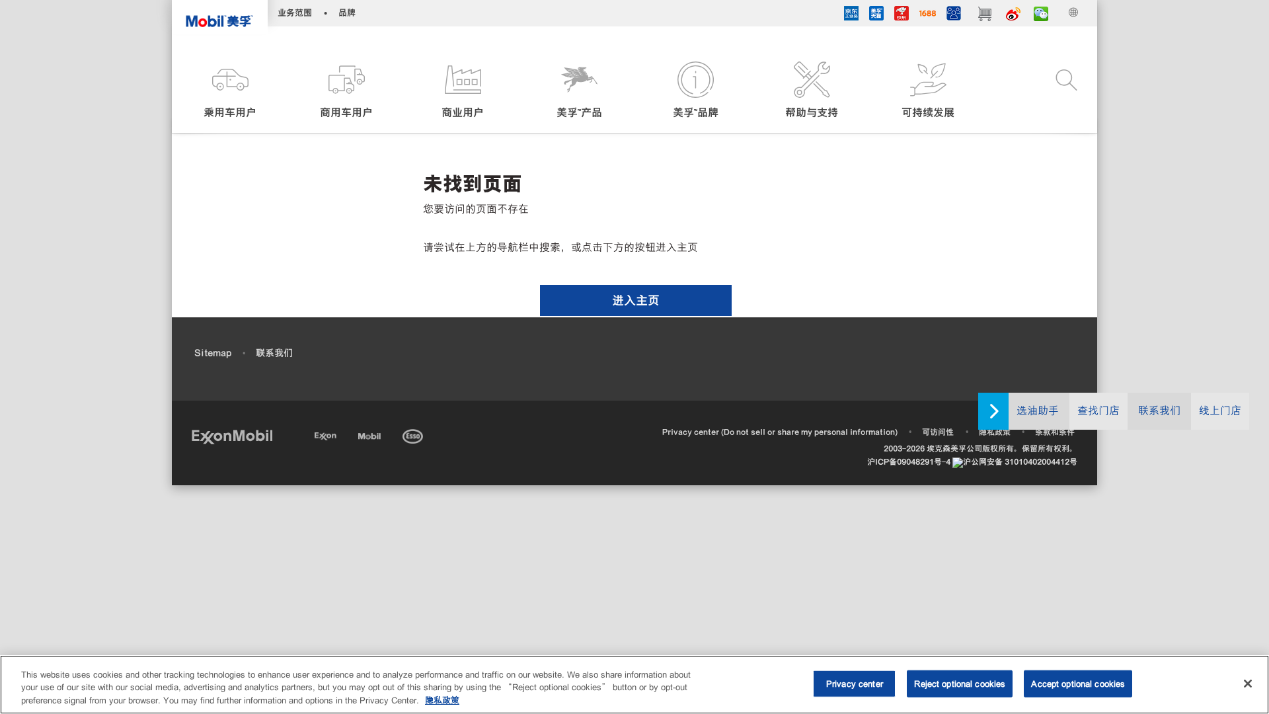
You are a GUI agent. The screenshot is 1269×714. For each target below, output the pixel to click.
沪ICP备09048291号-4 (908, 461)
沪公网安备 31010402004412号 (1020, 461)
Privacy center (854, 683)
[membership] (953, 15)
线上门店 (1220, 411)
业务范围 (295, 13)
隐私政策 (995, 432)
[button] (230, 90)
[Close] (1247, 683)
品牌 (347, 13)
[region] (634, 684)
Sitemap (212, 353)
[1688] (927, 15)
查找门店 (1098, 411)
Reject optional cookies (959, 683)
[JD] (901, 15)
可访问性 (938, 432)
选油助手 (1038, 411)
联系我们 (1159, 411)
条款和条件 (1055, 432)
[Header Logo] (220, 17)
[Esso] (414, 434)
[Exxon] (327, 434)
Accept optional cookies (1078, 683)
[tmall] (876, 15)
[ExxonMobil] (232, 436)
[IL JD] (851, 15)
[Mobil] (370, 434)
